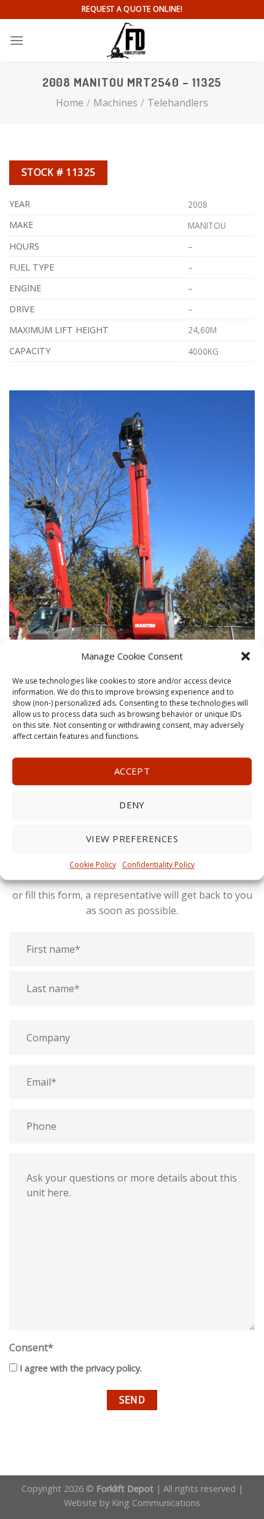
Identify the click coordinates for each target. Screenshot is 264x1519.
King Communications (156, 1503)
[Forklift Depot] (132, 40)
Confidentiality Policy (158, 864)
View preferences (132, 838)
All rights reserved (199, 1488)
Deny (132, 805)
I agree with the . (81, 1368)
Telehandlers (177, 102)
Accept (132, 771)
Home (69, 102)
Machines (115, 102)
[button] (245, 656)
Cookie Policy (92, 864)
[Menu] (16, 40)
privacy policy (113, 1368)
